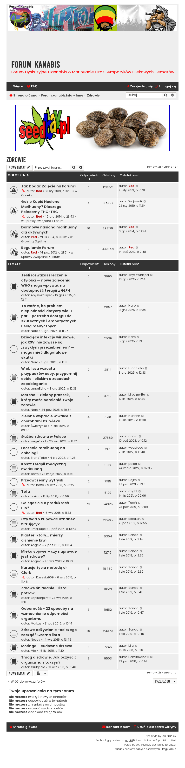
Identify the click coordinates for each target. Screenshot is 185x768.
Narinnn (134, 416)
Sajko (132, 480)
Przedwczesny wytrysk (42, 480)
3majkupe (38, 529)
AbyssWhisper (41, 295)
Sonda (133, 535)
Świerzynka (39, 426)
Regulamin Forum (37, 247)
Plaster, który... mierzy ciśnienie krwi (42, 538)
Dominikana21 (138, 657)
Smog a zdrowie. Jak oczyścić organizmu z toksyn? (49, 660)
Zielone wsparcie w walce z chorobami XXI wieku (46, 419)
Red (39, 191)
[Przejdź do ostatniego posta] (137, 186)
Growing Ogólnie (33, 241)
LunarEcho (38, 388)
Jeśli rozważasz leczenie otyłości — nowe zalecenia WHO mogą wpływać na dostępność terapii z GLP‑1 (45, 283)
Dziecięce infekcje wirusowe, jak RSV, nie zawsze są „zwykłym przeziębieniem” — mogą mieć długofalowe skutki (48, 347)
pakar (132, 464)
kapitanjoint (39, 598)
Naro (34, 331)
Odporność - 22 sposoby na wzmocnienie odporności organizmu (47, 613)
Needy (35, 640)
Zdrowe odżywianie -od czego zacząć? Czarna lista (49, 632)
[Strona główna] (35, 43)
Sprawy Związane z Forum (44, 221)
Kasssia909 (45, 577)
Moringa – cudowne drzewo (46, 646)
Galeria (26, 195)
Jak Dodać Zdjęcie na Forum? (48, 186)
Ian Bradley (169, 736)
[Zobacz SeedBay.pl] (92, 128)
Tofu (25, 491)
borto (35, 474)
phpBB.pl (170, 745)
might (132, 491)
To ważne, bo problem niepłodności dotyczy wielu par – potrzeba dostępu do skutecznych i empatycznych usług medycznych (48, 316)
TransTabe (39, 458)
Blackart (134, 519)
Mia (33, 651)
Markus (36, 623)
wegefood (38, 441)
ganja (133, 436)
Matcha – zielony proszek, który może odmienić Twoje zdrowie (47, 399)
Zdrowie (16, 160)
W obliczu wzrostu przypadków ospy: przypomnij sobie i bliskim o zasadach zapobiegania (49, 376)
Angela (36, 545)
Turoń (132, 503)
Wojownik (135, 201)
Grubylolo (38, 667)
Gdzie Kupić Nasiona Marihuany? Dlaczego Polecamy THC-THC (41, 206)
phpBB (129, 740)
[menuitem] (32, 86)
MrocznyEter (137, 394)
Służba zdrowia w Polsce (43, 436)
